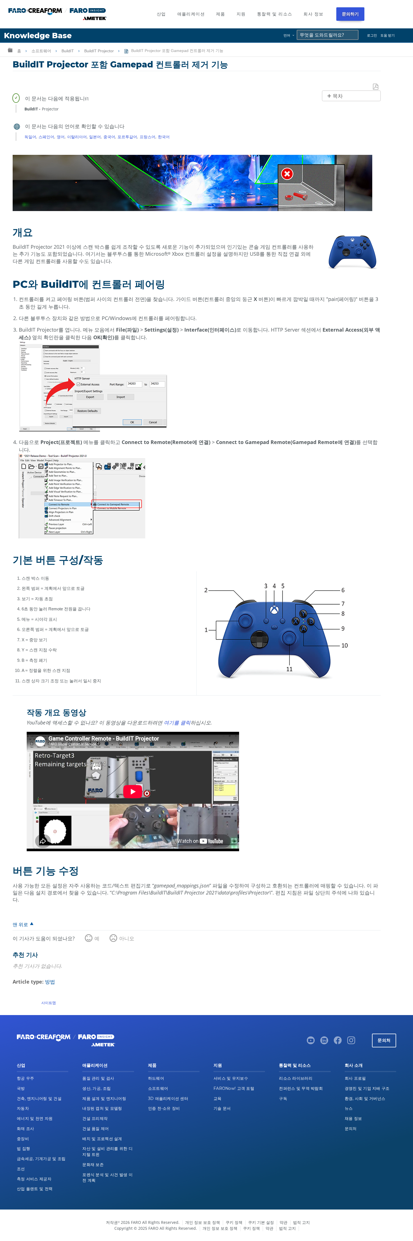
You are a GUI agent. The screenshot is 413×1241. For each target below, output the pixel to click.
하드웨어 (156, 1078)
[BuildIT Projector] (192, 209)
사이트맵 (48, 1002)
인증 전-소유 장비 (164, 1108)
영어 (61, 136)
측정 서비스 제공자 (34, 1178)
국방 (21, 1088)
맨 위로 (20, 924)
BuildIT (68, 51)
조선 (21, 1168)
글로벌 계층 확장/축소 (10, 50)
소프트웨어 (41, 51)
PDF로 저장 (376, 87)
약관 (283, 1222)
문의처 (384, 1040)
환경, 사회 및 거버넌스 (365, 1098)
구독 (283, 1098)
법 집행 (23, 1148)
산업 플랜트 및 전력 (35, 1188)
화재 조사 (25, 1128)
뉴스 (349, 1108)
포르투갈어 (127, 136)
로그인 (372, 35)
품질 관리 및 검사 (98, 1078)
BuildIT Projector (99, 51)
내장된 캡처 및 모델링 (102, 1108)
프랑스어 (147, 136)
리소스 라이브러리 (295, 1078)
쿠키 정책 (234, 1222)
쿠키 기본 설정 (261, 1222)
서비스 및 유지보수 (231, 1078)
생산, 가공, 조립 (96, 1088)
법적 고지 (301, 1222)
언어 (286, 35)
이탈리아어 (77, 136)
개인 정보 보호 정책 (202, 1222)
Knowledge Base (38, 35)
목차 (338, 96)
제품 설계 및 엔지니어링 (104, 1098)
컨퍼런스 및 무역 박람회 (301, 1088)
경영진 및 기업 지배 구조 (367, 1088)
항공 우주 (25, 1078)
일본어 (95, 136)
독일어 (30, 136)
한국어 (164, 136)
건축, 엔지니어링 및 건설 (39, 1098)
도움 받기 (387, 35)
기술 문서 (222, 1108)
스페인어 (46, 136)
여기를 (172, 722)
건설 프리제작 (95, 1118)
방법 (50, 981)
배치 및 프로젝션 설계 (102, 1138)
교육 (218, 1098)
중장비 (23, 1138)
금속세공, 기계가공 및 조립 (41, 1158)
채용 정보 (353, 1118)
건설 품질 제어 (95, 1128)
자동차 (23, 1108)
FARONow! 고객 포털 (234, 1088)
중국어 (109, 136)
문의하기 (350, 14)
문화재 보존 (93, 1164)
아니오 (126, 938)
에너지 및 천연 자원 (35, 1118)
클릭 (185, 722)
